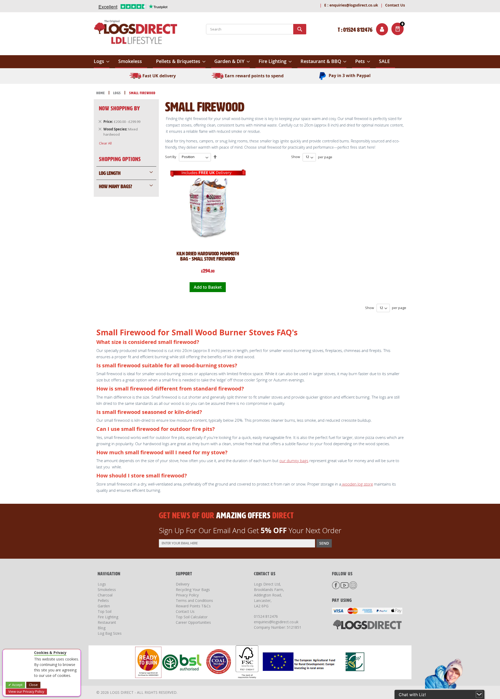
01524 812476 (266, 616)
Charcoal (105, 595)
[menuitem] (101, 61)
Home (101, 93)
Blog (101, 627)
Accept (16, 684)
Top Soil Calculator (192, 616)
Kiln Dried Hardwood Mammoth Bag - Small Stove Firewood (208, 256)
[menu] (250, 61)
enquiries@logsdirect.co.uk (351, 5)
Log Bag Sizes (110, 633)
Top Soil (104, 611)
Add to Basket (208, 287)
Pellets (103, 600)
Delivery (182, 584)
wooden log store (357, 484)
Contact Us (395, 5)
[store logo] (135, 33)
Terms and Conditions (194, 600)
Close (33, 684)
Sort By (170, 156)
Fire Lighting (108, 616)
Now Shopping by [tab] (119, 108)
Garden (104, 605)
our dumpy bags (293, 460)
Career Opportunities (193, 622)
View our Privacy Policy (26, 691)
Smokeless (107, 589)
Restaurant (107, 622)
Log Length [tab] (110, 173)
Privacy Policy (187, 595)
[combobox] (256, 29)
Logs (117, 93)
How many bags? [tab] (115, 186)
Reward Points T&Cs (193, 605)
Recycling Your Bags (193, 589)
